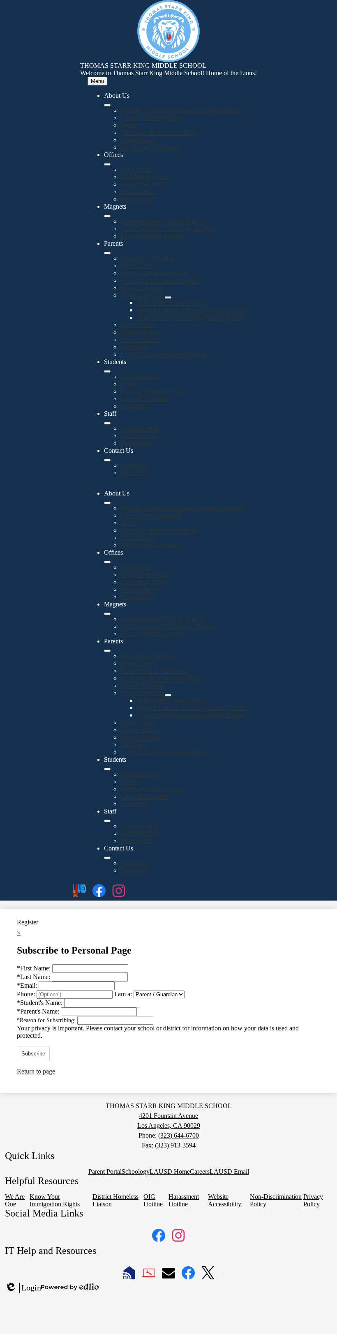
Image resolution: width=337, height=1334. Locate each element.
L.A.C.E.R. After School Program (164, 354)
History (130, 125)
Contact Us (135, 465)
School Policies (140, 339)
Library (130, 383)
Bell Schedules (139, 376)
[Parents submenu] (107, 253)
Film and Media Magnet (151, 236)
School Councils (141, 295)
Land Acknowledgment (151, 117)
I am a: (123, 994)
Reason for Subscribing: (47, 1020)
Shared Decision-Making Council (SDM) (190, 317)
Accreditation (137, 139)
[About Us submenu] (107, 105)
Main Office (136, 169)
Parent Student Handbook (153, 273)
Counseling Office (144, 184)
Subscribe (33, 1054)
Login (23, 1288)
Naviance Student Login (152, 391)
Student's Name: (40, 1002)
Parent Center (138, 265)
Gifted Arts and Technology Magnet (167, 228)
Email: (28, 985)
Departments (136, 443)
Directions (133, 472)
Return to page (36, 1071)
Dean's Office (138, 191)
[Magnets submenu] (107, 216)
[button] (107, 503)
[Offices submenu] (107, 164)
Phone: (27, 994)
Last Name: (34, 976)
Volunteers (134, 346)
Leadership (134, 406)
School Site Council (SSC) (171, 302)
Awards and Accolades (150, 147)
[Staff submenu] (107, 423)
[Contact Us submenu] (107, 460)
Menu (97, 81)
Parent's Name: (39, 1011)
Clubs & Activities (144, 398)
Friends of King (141, 332)
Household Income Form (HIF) (161, 280)
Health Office (138, 199)
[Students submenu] (107, 371)
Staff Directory (139, 435)
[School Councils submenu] (168, 297)
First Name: (34, 968)
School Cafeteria (142, 287)
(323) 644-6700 (178, 1135)
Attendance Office (144, 176)
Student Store (137, 324)
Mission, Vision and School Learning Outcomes (182, 110)
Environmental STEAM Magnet (162, 221)
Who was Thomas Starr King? (159, 132)
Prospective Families (147, 258)
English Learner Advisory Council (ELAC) (193, 309)
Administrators (139, 428)
